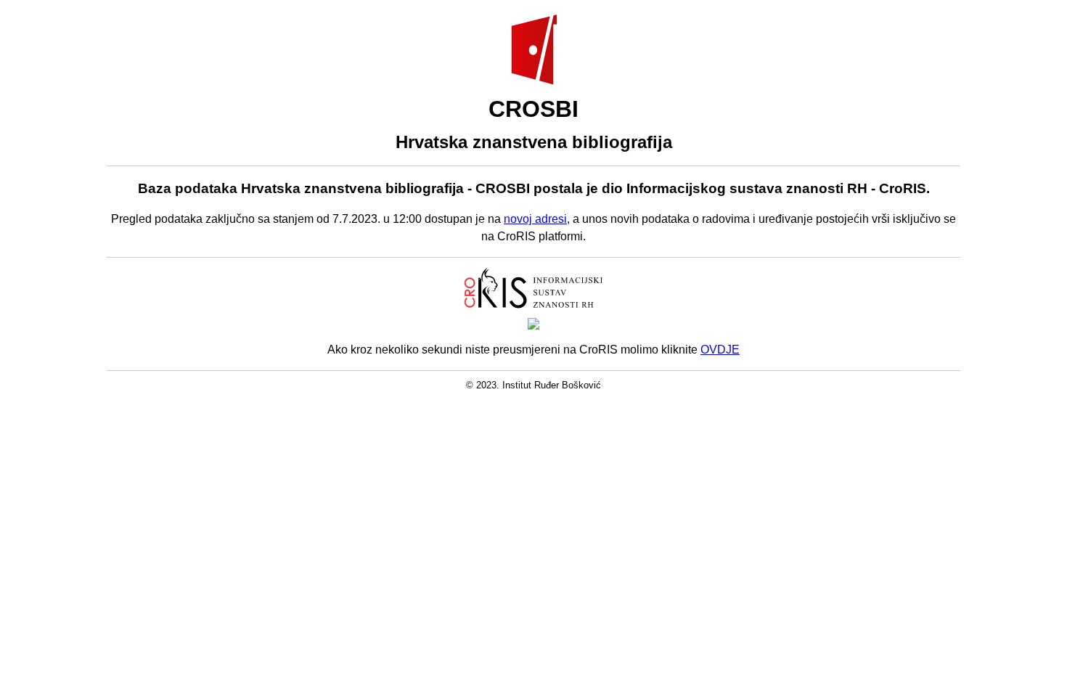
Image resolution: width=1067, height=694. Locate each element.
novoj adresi (535, 219)
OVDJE (720, 349)
